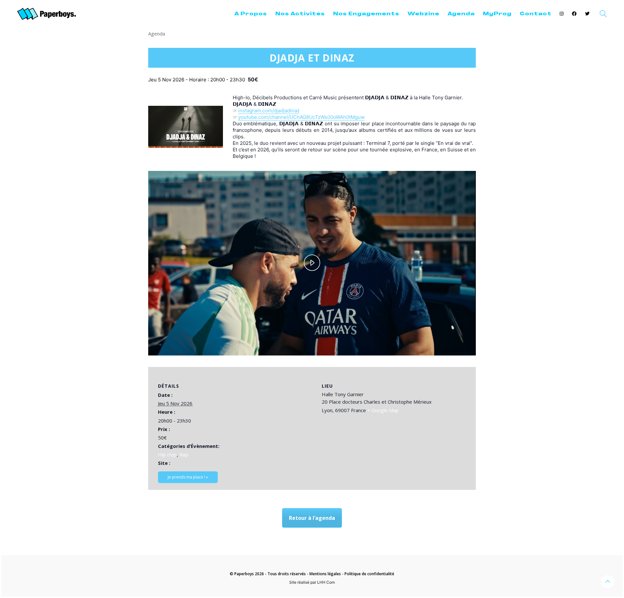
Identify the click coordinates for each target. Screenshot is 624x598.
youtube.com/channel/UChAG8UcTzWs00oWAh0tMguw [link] (301, 117)
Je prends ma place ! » (188, 477)
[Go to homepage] (46, 14)
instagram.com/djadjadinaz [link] (269, 110)
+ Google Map (383, 410)
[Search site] (603, 14)
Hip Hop (167, 454)
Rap (183, 454)
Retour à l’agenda (312, 518)
